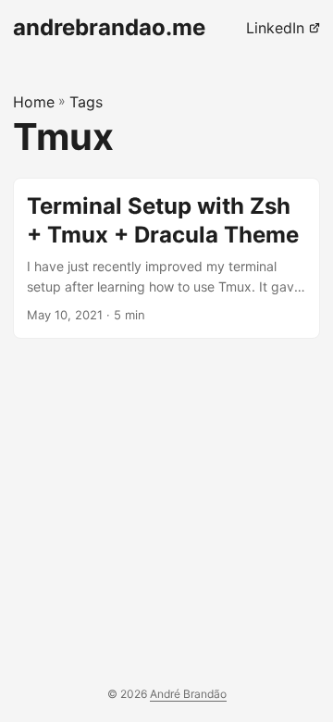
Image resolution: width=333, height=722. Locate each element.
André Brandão (188, 694)
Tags (86, 102)
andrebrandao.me (109, 27)
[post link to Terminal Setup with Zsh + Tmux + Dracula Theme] (166, 258)
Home (34, 102)
